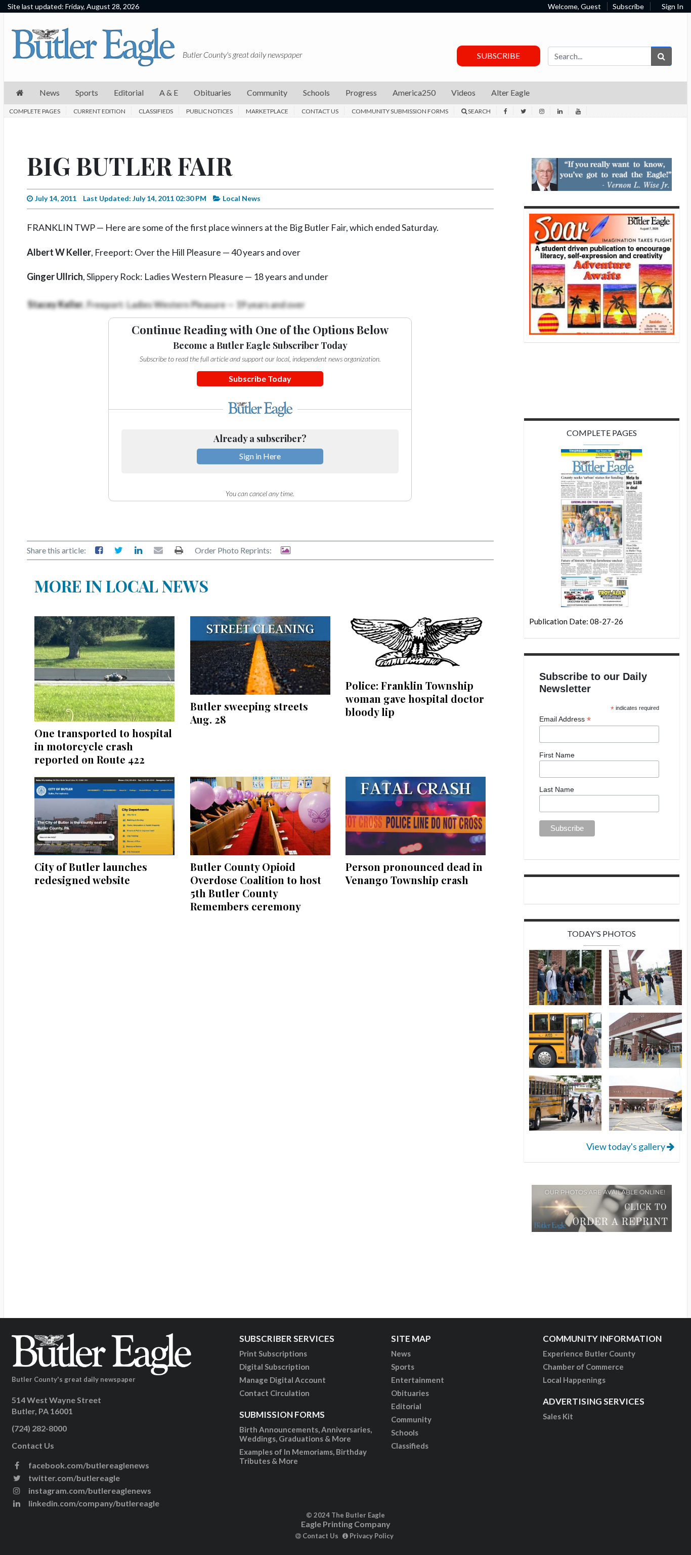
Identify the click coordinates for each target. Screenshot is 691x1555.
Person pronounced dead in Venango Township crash (414, 873)
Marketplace (267, 111)
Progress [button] (361, 92)
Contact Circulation (274, 1393)
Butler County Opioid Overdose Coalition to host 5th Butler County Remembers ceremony (255, 886)
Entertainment (417, 1379)
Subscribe (628, 6)
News (401, 1353)
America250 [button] (414, 92)
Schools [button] (316, 92)
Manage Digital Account (282, 1379)
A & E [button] (168, 92)
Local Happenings (574, 1379)
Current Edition (99, 111)
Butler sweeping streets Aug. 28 (249, 712)
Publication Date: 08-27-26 (576, 621)
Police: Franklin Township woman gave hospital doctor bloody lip (415, 699)
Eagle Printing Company (346, 1524)
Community (411, 1419)
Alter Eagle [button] (510, 92)
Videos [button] (463, 92)
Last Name (556, 789)
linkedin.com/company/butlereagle (93, 1503)
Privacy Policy (371, 1536)
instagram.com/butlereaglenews (89, 1490)
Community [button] (267, 92)
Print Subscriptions (273, 1353)
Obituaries (410, 1393)
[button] (20, 93)
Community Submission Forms (400, 111)
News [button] (49, 92)
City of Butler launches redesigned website (90, 873)
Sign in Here (260, 456)
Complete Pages (34, 111)
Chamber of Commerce (583, 1366)
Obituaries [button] (212, 92)
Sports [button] (86, 92)
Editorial (406, 1406)
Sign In (672, 6)
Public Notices (209, 111)
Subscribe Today (260, 378)
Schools (404, 1432)
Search (479, 111)
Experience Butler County (589, 1353)
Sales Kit (558, 1416)
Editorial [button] (129, 92)
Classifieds (156, 111)
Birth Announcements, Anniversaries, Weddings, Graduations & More (305, 1434)
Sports (402, 1366)
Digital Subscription (274, 1366)
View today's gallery (626, 1146)
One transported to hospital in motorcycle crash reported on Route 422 (103, 746)
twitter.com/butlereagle (73, 1478)
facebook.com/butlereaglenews (88, 1465)
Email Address (565, 719)
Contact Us (319, 111)
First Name (557, 755)
